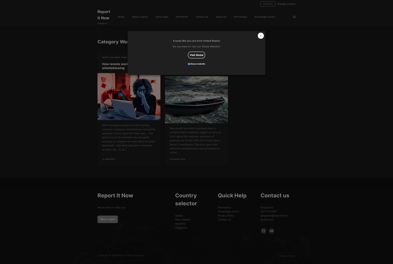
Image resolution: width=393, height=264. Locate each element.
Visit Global (196, 55)
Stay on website (197, 64)
